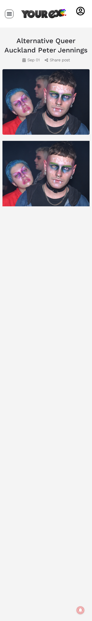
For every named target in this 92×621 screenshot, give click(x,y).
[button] (9, 14)
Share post (60, 60)
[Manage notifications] (80, 610)
